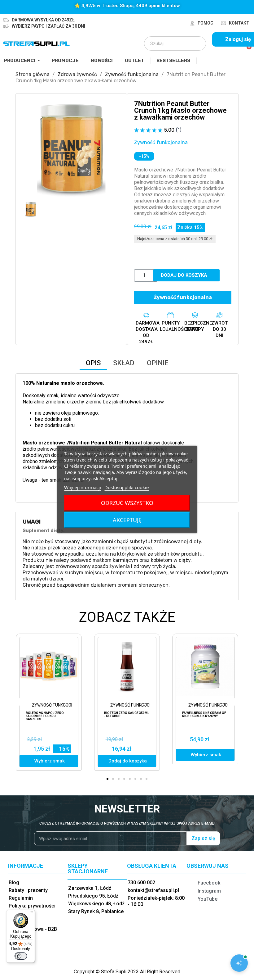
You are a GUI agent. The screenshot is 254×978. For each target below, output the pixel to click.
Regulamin (21, 898)
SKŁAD (123, 363)
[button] (28, 149)
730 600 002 (141, 882)
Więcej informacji (82, 487)
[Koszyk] (246, 50)
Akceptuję (127, 520)
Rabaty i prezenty (28, 890)
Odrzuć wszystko (127, 503)
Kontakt (239, 22)
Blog (14, 882)
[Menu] (31, 913)
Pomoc (205, 22)
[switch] (21, 956)
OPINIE (158, 363)
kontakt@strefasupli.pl (153, 890)
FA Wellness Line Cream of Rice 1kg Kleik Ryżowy (204, 714)
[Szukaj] (197, 43)
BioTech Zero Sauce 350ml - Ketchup (126, 714)
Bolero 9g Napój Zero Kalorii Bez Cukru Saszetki (45, 716)
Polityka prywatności (32, 906)
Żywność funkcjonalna (161, 142)
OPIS (93, 363)
